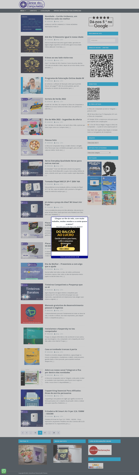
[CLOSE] (89, 216)
